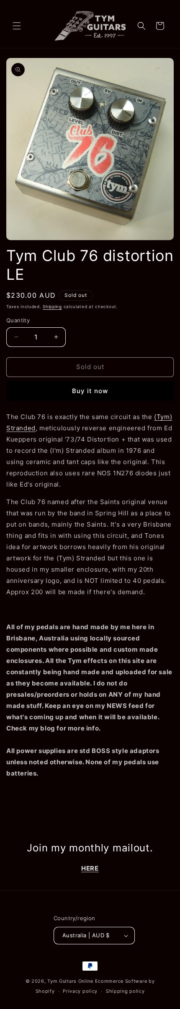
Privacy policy (80, 991)
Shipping (52, 306)
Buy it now (90, 391)
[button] (17, 26)
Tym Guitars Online (70, 981)
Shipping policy (125, 991)
